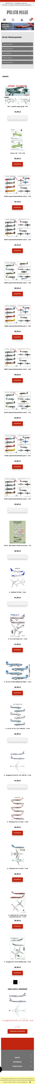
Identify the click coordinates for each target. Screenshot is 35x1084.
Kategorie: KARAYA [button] (7, 44)
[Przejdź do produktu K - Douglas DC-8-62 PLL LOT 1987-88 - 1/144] (17, 761)
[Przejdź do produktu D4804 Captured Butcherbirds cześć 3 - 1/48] (17, 271)
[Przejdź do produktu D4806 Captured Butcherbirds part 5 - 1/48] (17, 314)
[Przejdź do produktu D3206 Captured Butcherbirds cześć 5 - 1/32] (17, 184)
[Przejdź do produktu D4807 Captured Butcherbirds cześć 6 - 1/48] (17, 357)
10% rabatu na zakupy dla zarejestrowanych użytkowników (16, 5)
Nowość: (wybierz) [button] (7, 58)
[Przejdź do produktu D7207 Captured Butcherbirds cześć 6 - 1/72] (17, 487)
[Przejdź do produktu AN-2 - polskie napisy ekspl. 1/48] (17, 94)
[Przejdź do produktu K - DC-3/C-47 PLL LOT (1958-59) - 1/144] (17, 715)
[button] (4, 20)
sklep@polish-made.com (21, 3)
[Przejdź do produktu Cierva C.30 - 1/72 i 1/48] (17, 139)
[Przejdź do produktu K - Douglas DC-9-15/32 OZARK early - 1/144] (17, 948)
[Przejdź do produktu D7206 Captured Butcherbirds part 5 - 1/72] (17, 444)
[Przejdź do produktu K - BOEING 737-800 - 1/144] (17, 578)
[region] (17, 26)
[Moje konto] (22, 20)
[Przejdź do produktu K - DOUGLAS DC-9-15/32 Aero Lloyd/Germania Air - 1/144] (17, 901)
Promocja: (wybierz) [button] (8, 62)
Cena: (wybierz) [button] (7, 53)
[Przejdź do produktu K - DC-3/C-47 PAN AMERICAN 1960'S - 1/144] (17, 670)
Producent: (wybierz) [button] (8, 49)
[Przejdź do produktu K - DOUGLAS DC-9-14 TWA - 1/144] (17, 808)
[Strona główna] (17, 12)
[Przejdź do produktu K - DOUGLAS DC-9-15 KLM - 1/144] (17, 855)
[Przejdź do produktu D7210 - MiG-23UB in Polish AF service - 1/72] (17, 532)
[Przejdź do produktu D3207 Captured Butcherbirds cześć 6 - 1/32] (17, 227)
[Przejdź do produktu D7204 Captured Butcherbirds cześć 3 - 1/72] (17, 400)
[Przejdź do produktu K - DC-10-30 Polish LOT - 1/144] (17, 625)
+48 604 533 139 (9, 3)
